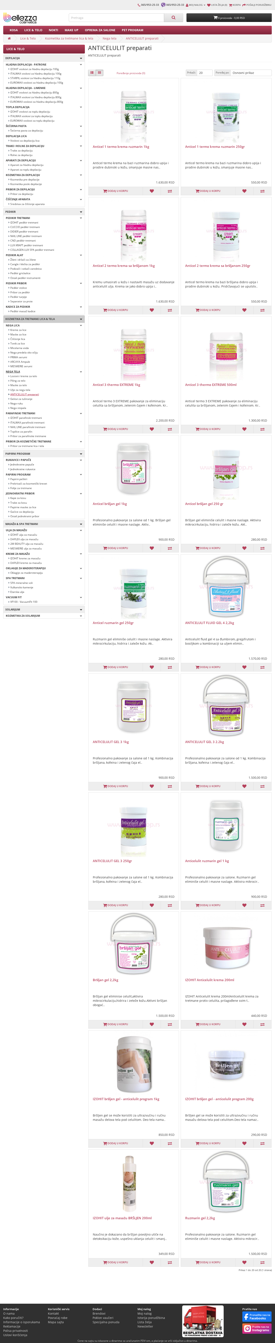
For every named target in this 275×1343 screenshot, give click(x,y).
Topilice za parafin (21, 431)
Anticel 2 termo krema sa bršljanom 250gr (217, 265)
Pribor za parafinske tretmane (28, 436)
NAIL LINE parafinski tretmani (27, 427)
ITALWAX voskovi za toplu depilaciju (31, 116)
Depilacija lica (16, 136)
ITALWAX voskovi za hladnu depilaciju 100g (35, 73)
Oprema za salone (100, 30)
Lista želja (145, 1322)
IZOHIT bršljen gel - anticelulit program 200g (219, 1099)
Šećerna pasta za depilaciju (26, 130)
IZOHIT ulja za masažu (23, 535)
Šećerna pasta (16, 126)
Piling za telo (17, 380)
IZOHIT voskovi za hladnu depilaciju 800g (34, 92)
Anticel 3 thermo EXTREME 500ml (211, 384)
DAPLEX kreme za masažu (26, 563)
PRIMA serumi (18, 357)
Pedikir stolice (18, 288)
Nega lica (13, 325)
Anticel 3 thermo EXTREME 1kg (116, 384)
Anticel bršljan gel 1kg (110, 504)
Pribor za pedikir (20, 292)
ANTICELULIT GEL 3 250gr (112, 861)
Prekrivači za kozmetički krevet (28, 483)
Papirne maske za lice (23, 507)
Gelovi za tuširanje (21, 399)
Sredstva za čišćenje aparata (27, 204)
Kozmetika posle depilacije (26, 184)
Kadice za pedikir (18, 307)
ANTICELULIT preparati (142, 38)
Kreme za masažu (18, 554)
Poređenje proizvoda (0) (131, 73)
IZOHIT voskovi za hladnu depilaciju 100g (34, 69)
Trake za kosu (18, 503)
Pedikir (9, 212)
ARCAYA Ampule (20, 362)
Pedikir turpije (18, 297)
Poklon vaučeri (103, 1318)
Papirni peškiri (18, 479)
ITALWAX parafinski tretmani (27, 422)
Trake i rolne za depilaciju (25, 146)
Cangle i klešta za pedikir (25, 264)
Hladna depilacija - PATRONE (26, 64)
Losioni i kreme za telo (23, 376)
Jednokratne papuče (22, 464)
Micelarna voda (19, 348)
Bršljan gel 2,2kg (105, 980)
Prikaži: (191, 72)
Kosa (14, 30)
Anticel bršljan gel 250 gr (204, 504)
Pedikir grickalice (20, 273)
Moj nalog (145, 1313)
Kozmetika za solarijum (23, 616)
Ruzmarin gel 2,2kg (200, 1218)
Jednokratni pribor (20, 493)
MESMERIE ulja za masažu (26, 548)
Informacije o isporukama (21, 1322)
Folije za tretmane (21, 488)
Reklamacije (11, 1326)
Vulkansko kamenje (21, 587)
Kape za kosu (18, 498)
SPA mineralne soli (21, 583)
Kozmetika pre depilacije (25, 179)
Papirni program (16, 454)
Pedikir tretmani (18, 218)
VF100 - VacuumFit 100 (23, 602)
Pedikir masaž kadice (22, 311)
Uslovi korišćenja (15, 1335)
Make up (71, 30)
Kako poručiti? (13, 1318)
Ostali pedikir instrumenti (25, 278)
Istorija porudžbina (151, 1318)
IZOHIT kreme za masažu (25, 558)
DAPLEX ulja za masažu (24, 539)
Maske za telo (18, 385)
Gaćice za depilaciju (22, 512)
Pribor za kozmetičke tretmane (28, 441)
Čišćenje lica (17, 339)
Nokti (53, 30)
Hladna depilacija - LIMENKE (26, 88)
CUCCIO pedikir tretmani (25, 227)
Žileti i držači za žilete (23, 260)
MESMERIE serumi (21, 366)
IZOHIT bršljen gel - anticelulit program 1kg (126, 1099)
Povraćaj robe (57, 1318)
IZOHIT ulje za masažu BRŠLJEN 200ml (122, 1218)
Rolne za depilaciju (21, 155)
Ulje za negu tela (20, 390)
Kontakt (53, 1313)
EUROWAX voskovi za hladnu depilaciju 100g (36, 82)
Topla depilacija (17, 107)
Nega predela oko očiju (24, 352)
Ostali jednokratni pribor (24, 516)
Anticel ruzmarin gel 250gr (113, 623)
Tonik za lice (17, 343)
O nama (9, 1313)
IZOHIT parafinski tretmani (26, 418)
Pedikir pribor (16, 283)
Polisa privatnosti (15, 1331)
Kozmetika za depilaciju (23, 175)
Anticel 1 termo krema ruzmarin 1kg (121, 146)
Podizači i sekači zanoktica (26, 269)
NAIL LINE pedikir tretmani (26, 236)
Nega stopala (18, 408)
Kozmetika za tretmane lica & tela (69, 38)
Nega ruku (16, 403)
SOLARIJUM (11, 609)
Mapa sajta (56, 1322)
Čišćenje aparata (18, 199)
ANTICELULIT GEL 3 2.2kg (204, 742)
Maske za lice (18, 334)
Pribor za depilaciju (20, 189)
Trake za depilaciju (21, 150)
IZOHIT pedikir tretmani (24, 222)
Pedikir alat (14, 255)
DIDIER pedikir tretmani (24, 231)
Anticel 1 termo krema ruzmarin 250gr (215, 146)
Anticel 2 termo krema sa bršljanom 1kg (124, 265)
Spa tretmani (15, 578)
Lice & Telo (33, 30)
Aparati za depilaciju (21, 160)
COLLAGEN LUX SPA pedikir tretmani (32, 250)
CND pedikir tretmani (23, 240)
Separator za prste (21, 301)
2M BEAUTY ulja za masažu (26, 544)
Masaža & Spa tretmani (20, 524)
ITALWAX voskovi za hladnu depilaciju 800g (35, 97)
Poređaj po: (222, 72)
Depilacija (11, 58)
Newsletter (145, 1326)
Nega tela (109, 38)
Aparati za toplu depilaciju (25, 169)
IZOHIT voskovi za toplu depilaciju (30, 111)
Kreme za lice (18, 330)
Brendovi (99, 1313)
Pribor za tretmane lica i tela (27, 446)
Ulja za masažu (16, 530)
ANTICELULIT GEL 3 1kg (111, 742)
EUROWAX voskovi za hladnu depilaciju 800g (36, 102)
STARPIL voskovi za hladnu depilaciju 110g (35, 78)
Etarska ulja (17, 592)
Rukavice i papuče (18, 460)
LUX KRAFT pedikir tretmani (26, 245)
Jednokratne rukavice (22, 469)
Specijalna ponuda (106, 1322)
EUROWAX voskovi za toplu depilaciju (32, 120)
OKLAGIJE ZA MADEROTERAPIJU (26, 568)
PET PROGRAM (132, 30)
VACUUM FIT (14, 597)
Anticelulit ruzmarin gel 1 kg (207, 861)
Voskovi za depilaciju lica (25, 140)
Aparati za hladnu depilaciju (26, 165)
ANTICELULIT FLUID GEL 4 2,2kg (209, 623)
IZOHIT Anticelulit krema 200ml (209, 980)
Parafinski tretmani (20, 413)
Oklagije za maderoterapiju (26, 573)
